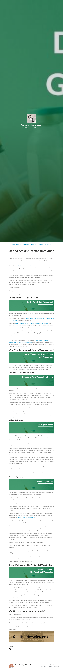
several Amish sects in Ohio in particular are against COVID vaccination (32, 323)
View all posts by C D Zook (39, 666)
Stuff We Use (25, 244)
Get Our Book (47, 244)
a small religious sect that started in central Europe (27, 266)
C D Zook (12, 253)
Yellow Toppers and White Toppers (26, 517)
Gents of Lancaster (31, 125)
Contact (18, 244)
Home (13, 244)
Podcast (41, 244)
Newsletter (34, 244)
